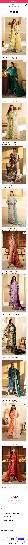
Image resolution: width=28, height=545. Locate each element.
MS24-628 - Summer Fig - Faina (10, 486)
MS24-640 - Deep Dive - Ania (9, 400)
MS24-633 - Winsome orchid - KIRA (10, 314)
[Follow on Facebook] (12, 504)
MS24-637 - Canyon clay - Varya (10, 271)
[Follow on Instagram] (14, 504)
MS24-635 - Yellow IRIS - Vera (9, 57)
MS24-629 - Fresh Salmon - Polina (10, 443)
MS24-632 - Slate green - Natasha (10, 357)
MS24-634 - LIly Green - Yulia (9, 143)
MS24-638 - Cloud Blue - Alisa (9, 228)
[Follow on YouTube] (15, 504)
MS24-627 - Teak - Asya (7, 185)
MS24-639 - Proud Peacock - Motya (10, 100)
